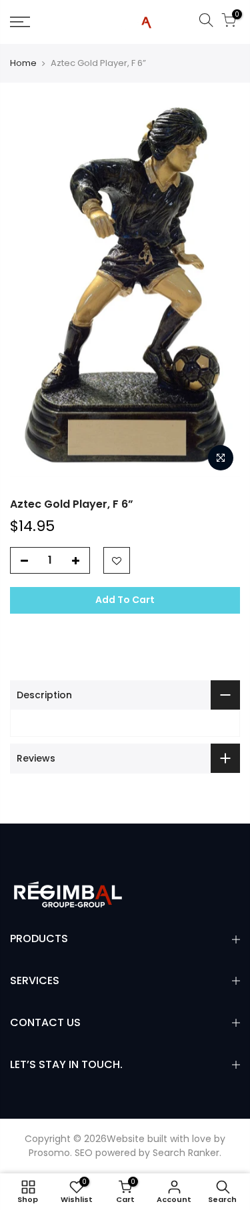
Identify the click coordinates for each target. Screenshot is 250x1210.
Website (126, 1138)
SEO (84, 1152)
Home (23, 63)
